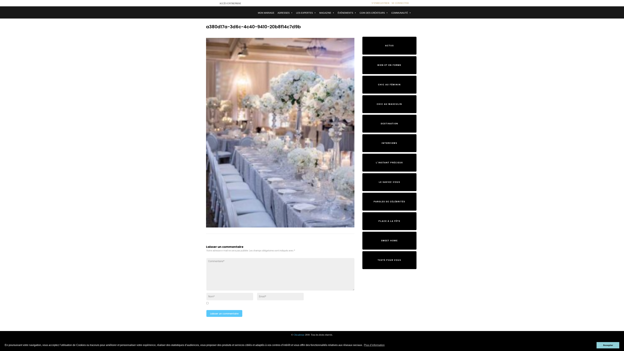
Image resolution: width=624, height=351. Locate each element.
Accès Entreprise (230, 3)
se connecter (400, 3)
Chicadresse (299, 335)
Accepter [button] (608, 345)
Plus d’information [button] (374, 345)
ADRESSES (284, 13)
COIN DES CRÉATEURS (372, 13)
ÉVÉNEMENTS (345, 13)
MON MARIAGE (266, 13)
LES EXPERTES (304, 13)
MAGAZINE (325, 13)
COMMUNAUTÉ (399, 13)
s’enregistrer (380, 3)
